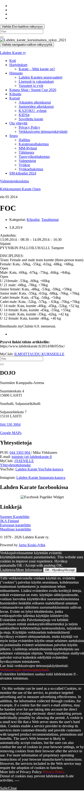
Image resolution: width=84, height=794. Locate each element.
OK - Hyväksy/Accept (60, 570)
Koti (12, 61)
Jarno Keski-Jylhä (32, 545)
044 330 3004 (10, 424)
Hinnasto (16, 73)
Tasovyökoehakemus (34, 157)
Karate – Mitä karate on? (37, 69)
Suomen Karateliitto (14, 517)
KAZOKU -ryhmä (32, 111)
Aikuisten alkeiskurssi (35, 102)
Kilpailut (33, 220)
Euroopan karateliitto (15, 525)
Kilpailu (15, 94)
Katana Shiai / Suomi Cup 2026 (32, 90)
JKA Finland (9, 521)
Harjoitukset (18, 65)
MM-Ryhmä (28, 148)
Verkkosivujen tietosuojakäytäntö (43, 131)
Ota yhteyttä (18, 123)
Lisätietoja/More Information (21, 570)
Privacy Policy (29, 127)
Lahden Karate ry (13, 53)
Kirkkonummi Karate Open (20, 189)
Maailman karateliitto (15, 529)
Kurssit (14, 98)
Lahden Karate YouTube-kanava (39, 469)
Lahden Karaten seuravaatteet (40, 77)
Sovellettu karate (31, 119)
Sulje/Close (8, 788)
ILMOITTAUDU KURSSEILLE (39, 354)
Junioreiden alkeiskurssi (36, 106)
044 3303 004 (20, 452)
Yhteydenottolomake (15, 465)
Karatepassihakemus (34, 144)
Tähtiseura (26, 152)
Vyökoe (24, 165)
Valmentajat (27, 161)
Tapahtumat (50, 220)
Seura (13, 136)
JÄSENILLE (24, 461)
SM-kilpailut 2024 (22, 173)
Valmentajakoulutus (14, 181)
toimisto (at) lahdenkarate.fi (32, 457)
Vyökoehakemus (31, 169)
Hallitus (24, 140)
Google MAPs (10, 433)
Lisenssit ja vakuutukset (36, 81)
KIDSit (24, 115)
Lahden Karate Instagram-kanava (40, 478)
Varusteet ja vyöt (31, 86)
